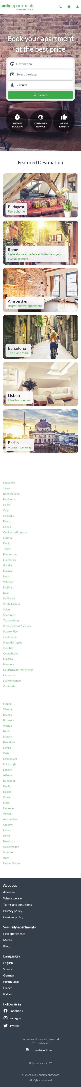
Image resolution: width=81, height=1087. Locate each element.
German (8, 975)
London (7, 769)
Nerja (6, 576)
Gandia (7, 565)
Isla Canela (10, 637)
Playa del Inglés (12, 642)
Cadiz (6, 504)
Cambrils (8, 515)
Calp (6, 510)
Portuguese (11, 981)
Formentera (10, 554)
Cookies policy (13, 917)
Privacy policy (12, 911)
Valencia (8, 582)
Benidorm (9, 499)
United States (11, 863)
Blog (6, 946)
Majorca (8, 658)
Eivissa (7, 521)
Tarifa (6, 548)
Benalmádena (11, 493)
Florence (8, 808)
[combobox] (43, 63)
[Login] (77, 7)
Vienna (7, 709)
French (7, 988)
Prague (7, 725)
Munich (7, 736)
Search (43, 95)
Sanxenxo (9, 482)
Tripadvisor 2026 (42, 1063)
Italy (6, 857)
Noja (6, 593)
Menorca (8, 664)
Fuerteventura (12, 680)
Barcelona (9, 742)
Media (7, 940)
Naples (7, 791)
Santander (9, 615)
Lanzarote (9, 675)
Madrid (7, 703)
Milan (6, 802)
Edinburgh (9, 764)
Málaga (7, 570)
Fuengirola (9, 559)
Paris (6, 753)
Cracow (8, 824)
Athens (7, 775)
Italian (7, 994)
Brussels (8, 720)
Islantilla (8, 648)
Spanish (8, 969)
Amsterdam (10, 819)
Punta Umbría (11, 604)
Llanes (7, 526)
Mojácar (8, 587)
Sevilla (7, 747)
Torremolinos (11, 620)
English (8, 963)
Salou (6, 609)
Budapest (9, 780)
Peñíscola (9, 598)
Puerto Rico (10, 631)
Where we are (12, 898)
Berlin (6, 731)
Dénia (6, 543)
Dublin (7, 786)
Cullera (7, 537)
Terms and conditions (17, 904)
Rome (6, 797)
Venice (7, 813)
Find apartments (14, 933)
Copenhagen (11, 846)
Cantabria (9, 686)
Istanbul (8, 852)
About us (9, 892)
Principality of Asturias (17, 626)
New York (9, 841)
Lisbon (7, 830)
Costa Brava (10, 653)
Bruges (7, 714)
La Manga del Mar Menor (18, 669)
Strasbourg (10, 758)
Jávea (6, 488)
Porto (6, 835)
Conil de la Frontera (15, 532)
